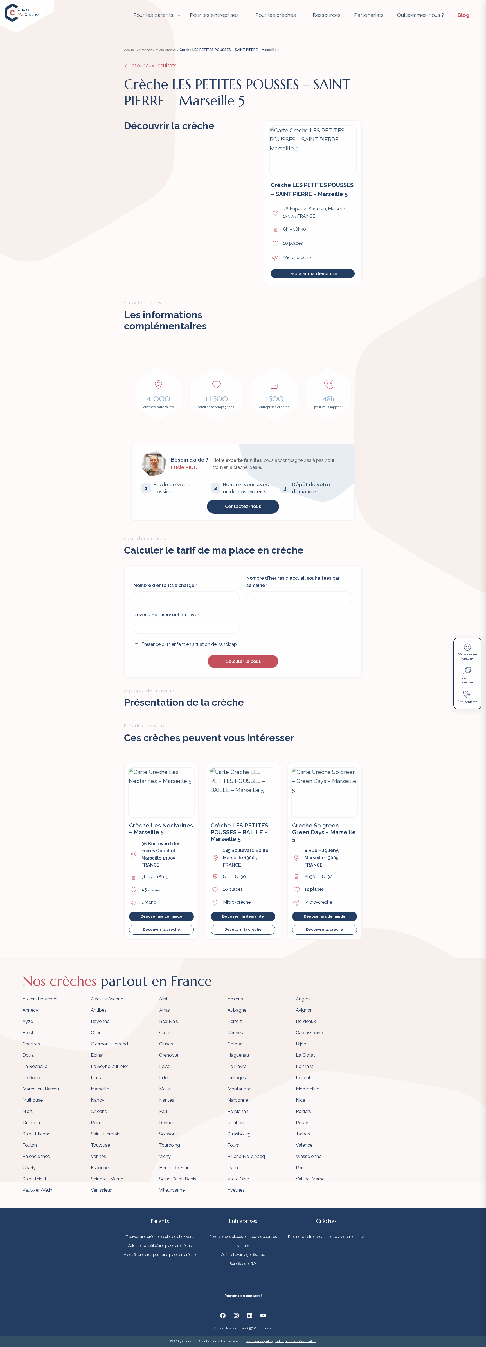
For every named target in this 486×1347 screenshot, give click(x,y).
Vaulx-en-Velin (37, 1190)
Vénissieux (101, 1190)
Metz (164, 1089)
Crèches (145, 50)
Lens (96, 1077)
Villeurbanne (172, 1190)
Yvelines (236, 1190)
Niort (27, 1111)
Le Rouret (32, 1077)
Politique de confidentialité (295, 1341)
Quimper (31, 1122)
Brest (27, 1032)
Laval (165, 1066)
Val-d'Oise (238, 1179)
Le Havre (237, 1066)
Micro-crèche (166, 50)
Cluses (166, 1044)
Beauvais (168, 1021)
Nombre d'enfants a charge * (165, 585)
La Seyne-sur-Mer (109, 1066)
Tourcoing (169, 1145)
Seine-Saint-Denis (177, 1179)
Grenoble (168, 1055)
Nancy (97, 1100)
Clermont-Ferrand (109, 1044)
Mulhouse (32, 1100)
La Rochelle (34, 1066)
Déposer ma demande (313, 273)
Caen (96, 1032)
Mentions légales (259, 1341)
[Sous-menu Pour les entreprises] (244, 15)
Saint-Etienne (36, 1134)
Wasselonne (308, 1156)
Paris (301, 1167)
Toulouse (100, 1145)
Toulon (29, 1145)
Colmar (235, 1044)
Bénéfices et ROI (243, 1263)
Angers (303, 999)
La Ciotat (305, 1055)
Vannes (98, 1156)
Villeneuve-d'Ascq (246, 1156)
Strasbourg (239, 1134)
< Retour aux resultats (150, 65)
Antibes (99, 1010)
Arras (164, 1010)
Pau (163, 1111)
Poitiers (303, 1111)
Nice (300, 1100)
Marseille (100, 1089)
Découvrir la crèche (161, 929)
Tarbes (303, 1134)
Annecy (30, 1010)
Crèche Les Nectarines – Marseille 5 (161, 829)
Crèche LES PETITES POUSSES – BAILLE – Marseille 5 (239, 832)
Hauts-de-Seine (175, 1167)
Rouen (302, 1122)
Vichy (165, 1156)
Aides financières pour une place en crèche (160, 1254)
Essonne (100, 1167)
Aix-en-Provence (39, 999)
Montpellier (307, 1089)
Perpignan (238, 1111)
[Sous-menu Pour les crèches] (301, 15)
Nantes (166, 1100)
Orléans (99, 1111)
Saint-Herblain (105, 1134)
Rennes (167, 1122)
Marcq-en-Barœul (41, 1089)
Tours (233, 1145)
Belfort (235, 1021)
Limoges (237, 1077)
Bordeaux (306, 1021)
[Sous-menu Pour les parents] (179, 15)
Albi (163, 999)
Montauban (239, 1089)
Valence (304, 1145)
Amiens (235, 999)
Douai (28, 1055)
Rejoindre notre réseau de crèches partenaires (326, 1236)
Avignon (304, 1010)
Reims (97, 1122)
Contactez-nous (243, 506)
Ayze (27, 1021)
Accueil (130, 50)
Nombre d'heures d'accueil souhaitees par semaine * (293, 581)
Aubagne (237, 1010)
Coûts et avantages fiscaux (243, 1254)
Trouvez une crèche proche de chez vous (160, 1236)
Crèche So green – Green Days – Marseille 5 (324, 832)
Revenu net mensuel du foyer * (168, 614)
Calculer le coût (243, 661)
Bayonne (100, 1021)
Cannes (235, 1032)
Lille (163, 1077)
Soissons (168, 1134)
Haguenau (238, 1055)
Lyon (233, 1167)
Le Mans (305, 1066)
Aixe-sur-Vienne (107, 999)
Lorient (303, 1077)
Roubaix (236, 1122)
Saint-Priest (34, 1179)
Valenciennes (36, 1156)
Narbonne (238, 1100)
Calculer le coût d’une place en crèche (160, 1245)
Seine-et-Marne (107, 1179)
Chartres (31, 1044)
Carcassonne (309, 1032)
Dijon (301, 1044)
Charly (29, 1167)
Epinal (97, 1055)
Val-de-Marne (310, 1179)
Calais (165, 1032)
